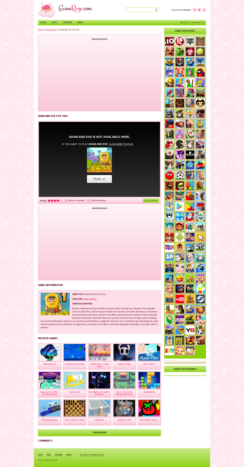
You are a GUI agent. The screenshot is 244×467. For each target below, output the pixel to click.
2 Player (67, 22)
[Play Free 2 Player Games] (169, 165)
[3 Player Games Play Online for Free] (169, 257)
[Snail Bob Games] (200, 186)
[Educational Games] (169, 320)
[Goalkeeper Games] (200, 330)
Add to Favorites (98, 200)
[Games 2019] (180, 320)
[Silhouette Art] (49, 352)
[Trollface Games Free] (180, 186)
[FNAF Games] (180, 103)
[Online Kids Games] (190, 268)
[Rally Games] (169, 330)
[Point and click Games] (200, 237)
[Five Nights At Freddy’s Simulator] (99, 380)
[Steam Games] (200, 299)
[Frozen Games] (190, 258)
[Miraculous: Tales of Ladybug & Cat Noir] (169, 124)
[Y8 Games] (190, 330)
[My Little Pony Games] (180, 155)
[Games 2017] (169, 350)
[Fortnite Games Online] (200, 175)
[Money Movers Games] (190, 237)
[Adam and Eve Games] (200, 124)
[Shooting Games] (200, 155)
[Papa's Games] (190, 309)
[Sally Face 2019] (124, 408)
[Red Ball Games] (169, 175)
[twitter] (199, 10)
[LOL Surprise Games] (180, 134)
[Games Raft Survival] (169, 278)
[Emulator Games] (169, 206)
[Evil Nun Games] (180, 62)
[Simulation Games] (200, 216)
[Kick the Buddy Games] (180, 72)
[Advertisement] (99, 76)
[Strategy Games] (190, 72)
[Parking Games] (180, 330)
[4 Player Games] (190, 227)
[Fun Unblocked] (169, 340)
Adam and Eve (90, 299)
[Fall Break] (99, 408)
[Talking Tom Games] (180, 113)
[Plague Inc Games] (190, 52)
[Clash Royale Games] (169, 113)
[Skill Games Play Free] (200, 289)
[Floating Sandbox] (49, 408)
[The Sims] (190, 113)
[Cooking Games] (200, 309)
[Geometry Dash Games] (190, 165)
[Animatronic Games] (180, 289)
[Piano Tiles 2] (149, 352)
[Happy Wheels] (190, 103)
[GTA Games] (200, 113)
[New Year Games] (190, 216)
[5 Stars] (60, 200)
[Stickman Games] (180, 144)
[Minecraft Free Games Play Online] (200, 41)
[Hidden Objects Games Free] (190, 350)
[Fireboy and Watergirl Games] (190, 186)
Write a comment (77, 200)
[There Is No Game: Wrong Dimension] (124, 380)
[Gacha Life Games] (169, 72)
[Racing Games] (200, 165)
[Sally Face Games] (190, 247)
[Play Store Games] (180, 206)
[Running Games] (180, 82)
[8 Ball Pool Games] (190, 62)
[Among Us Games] (200, 72)
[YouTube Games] (180, 299)
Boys (44, 22)
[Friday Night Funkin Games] (190, 93)
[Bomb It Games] (180, 350)
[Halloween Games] (180, 278)
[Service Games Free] (200, 320)
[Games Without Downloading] (169, 299)
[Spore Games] (169, 196)
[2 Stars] (51, 200)
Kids (54, 22)
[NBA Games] (180, 93)
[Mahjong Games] (190, 134)
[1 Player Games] (180, 247)
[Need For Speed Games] (180, 124)
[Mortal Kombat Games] (169, 186)
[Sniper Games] (190, 289)
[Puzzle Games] (190, 206)
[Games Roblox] (180, 41)
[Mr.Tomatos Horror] (149, 408)
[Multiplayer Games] (190, 155)
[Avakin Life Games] (200, 134)
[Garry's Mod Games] (169, 103)
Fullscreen (152, 200)
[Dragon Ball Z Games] (169, 227)
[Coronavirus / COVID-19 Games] (200, 52)
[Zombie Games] (200, 93)
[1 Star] (48, 200)
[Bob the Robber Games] (180, 196)
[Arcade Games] (169, 268)
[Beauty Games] (169, 289)
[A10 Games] (169, 309)
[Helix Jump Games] (169, 155)
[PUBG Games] (200, 62)
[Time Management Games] (200, 247)
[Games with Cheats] (180, 340)
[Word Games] (180, 216)
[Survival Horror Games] (200, 103)
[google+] (204, 10)
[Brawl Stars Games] (169, 62)
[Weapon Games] (200, 340)
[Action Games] (200, 268)
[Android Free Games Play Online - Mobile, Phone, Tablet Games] (180, 237)
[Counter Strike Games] (169, 134)
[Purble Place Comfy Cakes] (99, 352)
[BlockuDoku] (149, 380)
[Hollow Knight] (124, 352)
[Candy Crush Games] (190, 196)
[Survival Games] (180, 52)
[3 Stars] (54, 200)
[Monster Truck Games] (180, 165)
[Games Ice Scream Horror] (190, 124)
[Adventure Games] (169, 237)
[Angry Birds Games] (169, 144)
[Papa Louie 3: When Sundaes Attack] (49, 380)
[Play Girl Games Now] (180, 268)
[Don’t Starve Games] (169, 216)
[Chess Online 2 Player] (74, 408)
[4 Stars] (57, 200)
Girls (80, 22)
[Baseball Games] (200, 258)
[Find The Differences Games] (200, 278)
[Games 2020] (169, 247)
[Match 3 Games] (200, 82)
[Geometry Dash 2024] (74, 352)
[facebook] (195, 10)
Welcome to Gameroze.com (192, 22)
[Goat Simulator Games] (200, 196)
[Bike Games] (200, 227)
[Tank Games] (190, 320)
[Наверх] (236, 459)
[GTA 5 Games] (190, 41)
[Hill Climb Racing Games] (169, 93)
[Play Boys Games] (180, 226)
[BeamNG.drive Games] (200, 144)
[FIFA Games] (180, 175)
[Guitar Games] (190, 299)
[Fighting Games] (190, 175)
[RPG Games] (169, 82)
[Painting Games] (190, 278)
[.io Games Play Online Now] (169, 41)
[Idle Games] (200, 206)
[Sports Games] (180, 258)
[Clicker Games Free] (190, 144)
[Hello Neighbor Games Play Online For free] (169, 52)
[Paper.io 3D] (74, 380)
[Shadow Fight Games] (190, 340)
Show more (99, 432)
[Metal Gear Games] (180, 309)
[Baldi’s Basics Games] (190, 82)
